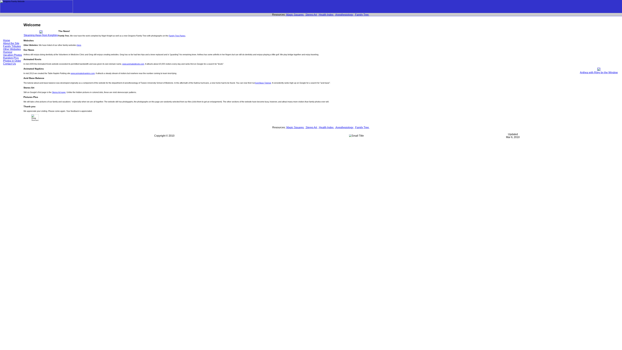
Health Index (326, 14)
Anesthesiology (344, 14)
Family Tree (361, 14)
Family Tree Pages (177, 36)
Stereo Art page (59, 92)
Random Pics (11, 58)
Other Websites (12, 49)
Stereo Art (311, 14)
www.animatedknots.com (133, 64)
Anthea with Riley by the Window (599, 72)
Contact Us (9, 63)
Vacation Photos (12, 55)
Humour (7, 52)
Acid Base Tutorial (263, 83)
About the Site (11, 43)
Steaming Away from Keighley (41, 35)
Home (6, 40)
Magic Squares (295, 14)
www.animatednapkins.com (83, 73)
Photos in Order (12, 60)
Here (79, 45)
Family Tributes (12, 46)
